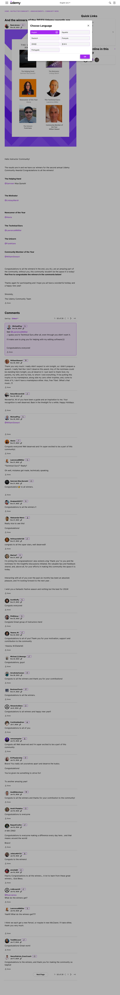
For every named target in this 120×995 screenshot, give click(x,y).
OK (85, 57)
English (34, 32)
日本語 (34, 44)
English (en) (64, 3)
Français (65, 38)
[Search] (110, 3)
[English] (15, 3)
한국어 (64, 44)
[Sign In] (114, 3)
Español (65, 32)
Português (35, 50)
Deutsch (35, 38)
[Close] (88, 25)
